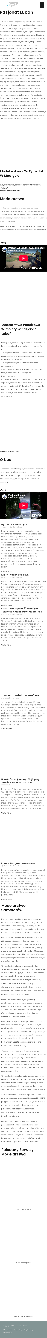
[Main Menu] (42, 5)
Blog (20, 1330)
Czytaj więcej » (6, 571)
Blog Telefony (28, 1330)
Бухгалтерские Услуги (14, 524)
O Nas (16, 1330)
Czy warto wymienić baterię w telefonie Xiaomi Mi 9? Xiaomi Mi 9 (21, 610)
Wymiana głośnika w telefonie (20, 695)
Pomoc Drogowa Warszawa (18, 863)
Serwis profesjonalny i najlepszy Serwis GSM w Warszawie (20, 780)
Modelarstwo (7, 1330)
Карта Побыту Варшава (14, 574)
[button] (3, 243)
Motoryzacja (7, 1333)
